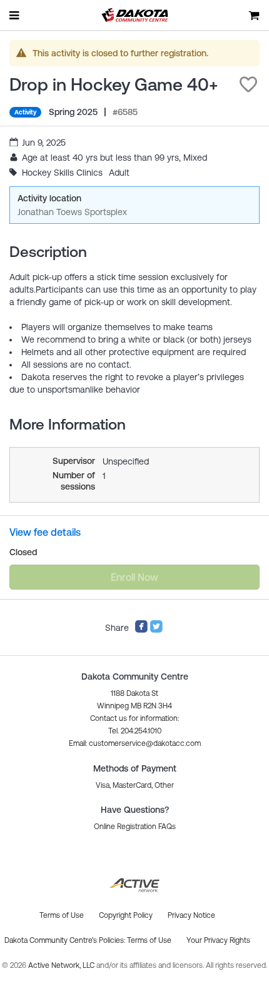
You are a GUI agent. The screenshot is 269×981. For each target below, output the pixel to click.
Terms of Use (149, 940)
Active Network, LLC (62, 965)
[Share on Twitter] (156, 630)
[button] (248, 84)
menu (15, 15)
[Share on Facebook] (141, 630)
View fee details (45, 532)
